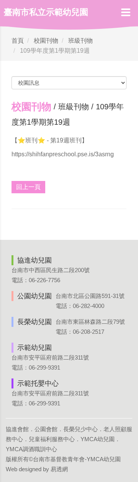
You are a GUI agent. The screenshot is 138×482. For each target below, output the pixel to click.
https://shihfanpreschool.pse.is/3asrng (63, 154)
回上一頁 (28, 187)
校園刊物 (46, 40)
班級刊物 (80, 40)
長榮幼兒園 (34, 322)
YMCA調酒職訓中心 (31, 449)
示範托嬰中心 (38, 383)
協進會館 (17, 429)
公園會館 (46, 429)
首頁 (18, 40)
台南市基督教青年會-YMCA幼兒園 (77, 459)
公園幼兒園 (34, 296)
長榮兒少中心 (80, 429)
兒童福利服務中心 (52, 439)
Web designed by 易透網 (37, 469)
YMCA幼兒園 (97, 439)
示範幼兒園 (34, 347)
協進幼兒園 (34, 260)
